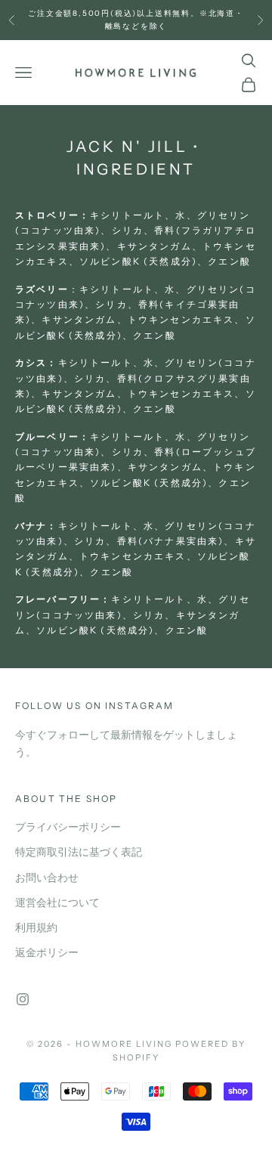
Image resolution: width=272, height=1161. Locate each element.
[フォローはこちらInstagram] (22, 999)
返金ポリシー (47, 953)
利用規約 (36, 928)
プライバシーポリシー (68, 827)
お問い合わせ (47, 878)
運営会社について (57, 903)
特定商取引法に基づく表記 (78, 852)
